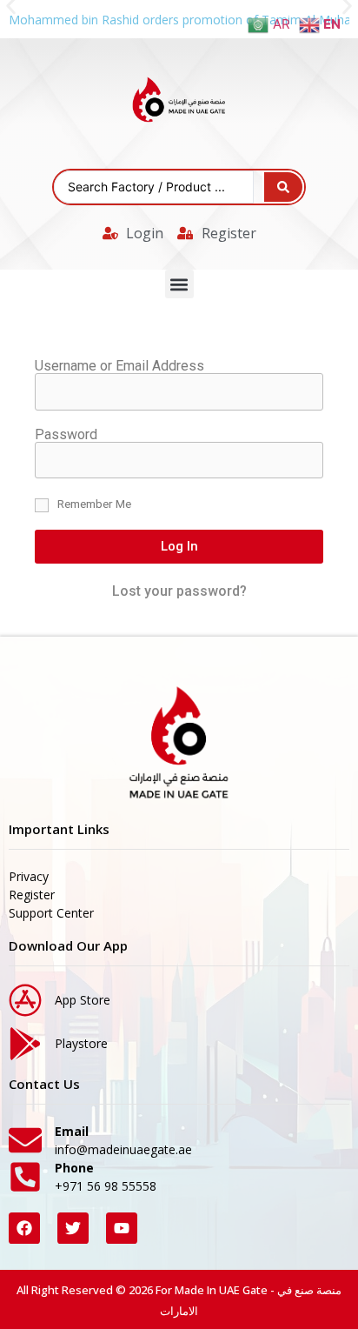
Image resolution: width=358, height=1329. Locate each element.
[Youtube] (121, 1228)
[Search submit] (283, 187)
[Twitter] (73, 1228)
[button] (179, 284)
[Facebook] (24, 1228)
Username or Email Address (119, 366)
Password (66, 435)
